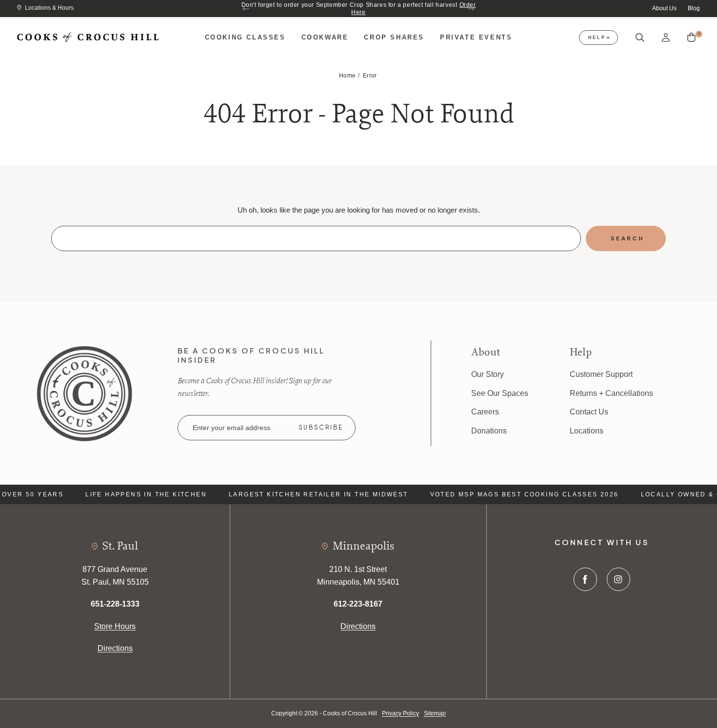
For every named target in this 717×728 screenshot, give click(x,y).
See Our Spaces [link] (499, 393)
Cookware (325, 37)
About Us (664, 8)
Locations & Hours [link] (49, 7)
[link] (84, 393)
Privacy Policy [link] (400, 713)
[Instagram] (618, 579)
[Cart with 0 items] (691, 37)
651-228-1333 (115, 604)
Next (470, 8)
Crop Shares (394, 37)
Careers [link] (485, 412)
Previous (246, 8)
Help (597, 37)
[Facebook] (585, 579)
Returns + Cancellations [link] (611, 393)
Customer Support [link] (601, 374)
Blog (694, 8)
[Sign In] (666, 38)
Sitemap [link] (435, 713)
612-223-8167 (358, 604)
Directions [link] (115, 648)
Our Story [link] (487, 374)
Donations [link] (489, 431)
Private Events (476, 37)
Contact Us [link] (589, 412)
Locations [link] (586, 431)
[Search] (640, 38)
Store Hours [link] (115, 626)
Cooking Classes (245, 37)
